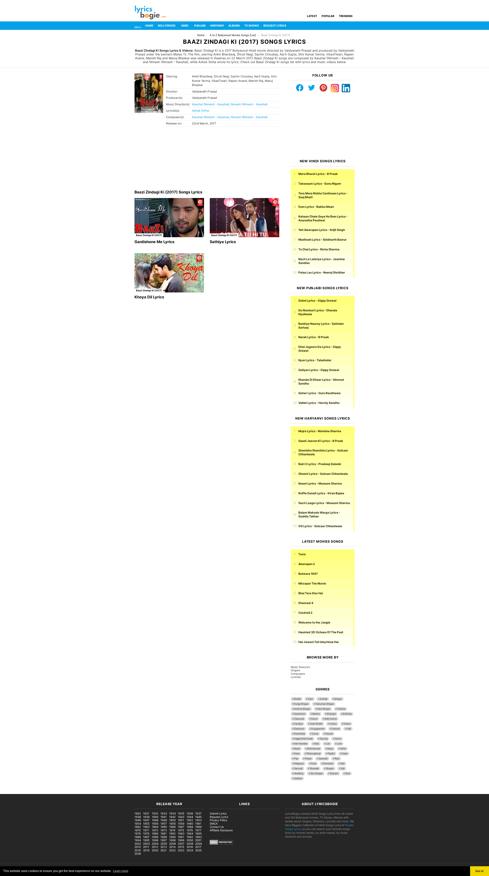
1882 (137, 813)
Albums (234, 25)
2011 (146, 846)
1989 (163, 837)
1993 (198, 837)
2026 (137, 853)
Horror (338, 738)
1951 (181, 820)
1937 (198, 813)
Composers (298, 673)
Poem (345, 753)
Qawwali (323, 758)
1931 (146, 813)
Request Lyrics (274, 25)
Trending (346, 16)
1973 (163, 830)
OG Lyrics (320, 526)
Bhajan (338, 699)
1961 (198, 823)
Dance (314, 719)
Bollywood (166, 25)
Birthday (347, 714)
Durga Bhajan (301, 704)
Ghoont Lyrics (323, 474)
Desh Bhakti (316, 724)
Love (339, 743)
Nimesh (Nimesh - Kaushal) (249, 104)
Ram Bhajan (323, 709)
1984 (190, 833)
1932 (155, 813)
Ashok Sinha (200, 110)
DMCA (214, 823)
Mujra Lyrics (319, 431)
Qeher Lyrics (319, 393)
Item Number (300, 743)
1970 (137, 830)
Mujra (330, 748)
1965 (163, 826)
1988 (155, 837)
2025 (198, 850)
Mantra (316, 714)
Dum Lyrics (316, 207)
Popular (328, 16)
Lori (328, 743)
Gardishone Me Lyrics (154, 241)
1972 (155, 830)
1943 (181, 816)
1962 (137, 826)
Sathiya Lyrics (223, 241)
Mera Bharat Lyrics (318, 174)
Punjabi (200, 25)
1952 (190, 820)
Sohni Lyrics (317, 300)
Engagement (318, 728)
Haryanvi (217, 25)
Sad (342, 763)
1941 (163, 816)
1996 (155, 840)
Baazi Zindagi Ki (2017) (149, 235)
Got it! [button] (479, 871)
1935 (181, 813)
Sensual (298, 768)
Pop (296, 758)
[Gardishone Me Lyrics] (169, 217)
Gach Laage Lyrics (324, 503)
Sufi (343, 768)
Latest (312, 16)
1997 (163, 840)
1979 (146, 833)
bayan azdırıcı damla (36, 792)
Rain (337, 758)
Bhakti (297, 699)
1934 (172, 813)
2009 (198, 843)
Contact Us (217, 826)
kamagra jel (68, 792)
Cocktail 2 (305, 613)
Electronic (299, 728)
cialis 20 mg (7, 792)
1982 (172, 833)
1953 (198, 820)
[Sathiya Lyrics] (244, 217)
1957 (163, 823)
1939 (146, 816)
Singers (295, 670)
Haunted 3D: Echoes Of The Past (320, 632)
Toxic (302, 554)
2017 (198, 846)
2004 (155, 843)
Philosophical (314, 753)
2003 (146, 843)
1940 (155, 816)
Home (149, 25)
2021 (163, 850)
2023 (181, 850)
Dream (347, 724)
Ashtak (323, 699)
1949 (163, 820)
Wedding (298, 773)
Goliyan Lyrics (318, 370)
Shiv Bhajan (316, 773)
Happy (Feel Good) (303, 738)
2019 (146, 850)
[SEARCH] (352, 25)
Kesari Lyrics (320, 483)
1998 (172, 840)
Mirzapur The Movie (312, 583)
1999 (181, 840)
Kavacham (299, 714)
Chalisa (341, 709)
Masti (297, 748)
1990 (172, 837)
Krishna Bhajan (302, 709)
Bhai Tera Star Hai (310, 593)
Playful (331, 753)
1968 (190, 826)
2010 (137, 846)
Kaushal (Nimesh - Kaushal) (210, 104)
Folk (349, 728)
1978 (137, 833)
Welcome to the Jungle (314, 622)
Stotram (334, 773)
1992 (190, 837)
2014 (172, 846)
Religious (299, 763)
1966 (172, 826)
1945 (198, 816)
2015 (181, 846)
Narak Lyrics (313, 337)
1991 (181, 837)
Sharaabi (314, 768)
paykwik (54, 792)
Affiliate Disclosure (221, 830)
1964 (155, 826)
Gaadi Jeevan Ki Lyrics (320, 441)
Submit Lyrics (218, 813)
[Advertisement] (206, 159)
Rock (313, 763)
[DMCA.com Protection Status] (221, 843)
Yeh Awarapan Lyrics (321, 230)
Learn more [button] (120, 871)
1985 (198, 833)
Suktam (298, 778)
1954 (137, 823)
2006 (172, 843)
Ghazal (329, 733)
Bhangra (331, 714)
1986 (137, 837)
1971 (146, 830)
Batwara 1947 (308, 574)
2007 (181, 843)
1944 (190, 816)
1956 (155, 823)
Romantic (328, 763)
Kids (316, 743)
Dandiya (298, 724)
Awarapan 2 (306, 564)
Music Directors (300, 667)
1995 (146, 840)
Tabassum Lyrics (319, 183)
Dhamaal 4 (305, 603)
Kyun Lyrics (314, 360)
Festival (336, 728)
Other (343, 748)
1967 (181, 826)
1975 (181, 830)
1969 (198, 826)
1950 (172, 820)
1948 (155, 820)
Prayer (308, 758)
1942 (172, 816)
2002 (137, 843)
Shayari (330, 768)
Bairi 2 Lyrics (319, 464)
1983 (181, 833)
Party (297, 753)
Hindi (184, 25)
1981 (163, 833)
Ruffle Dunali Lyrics (321, 493)
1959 (181, 823)
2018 (137, 850)
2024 (190, 850)
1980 (155, 833)
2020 (155, 850)
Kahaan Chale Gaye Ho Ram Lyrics (322, 218)
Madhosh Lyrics (322, 239)
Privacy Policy (218, 820)
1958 (172, 823)
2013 (163, 846)
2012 (155, 846)
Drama (333, 724)
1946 (137, 820)
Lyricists (296, 677)
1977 (198, 830)
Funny (315, 733)
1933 (163, 813)
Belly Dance (331, 719)
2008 (190, 843)
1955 (146, 823)
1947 (146, 820)
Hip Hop (324, 738)
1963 (146, 826)
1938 (137, 816)
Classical (299, 719)
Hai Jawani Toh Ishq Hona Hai (318, 642)
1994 (137, 840)
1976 (190, 830)
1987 (146, 837)
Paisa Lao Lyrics (321, 272)
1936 (190, 813)
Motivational (313, 748)
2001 (198, 840)
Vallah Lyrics (318, 403)
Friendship (299, 733)
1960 (190, 823)
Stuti (347, 773)
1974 (172, 830)
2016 (190, 846)
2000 (190, 840)
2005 (163, 843)
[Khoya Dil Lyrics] (169, 272)
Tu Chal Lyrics (318, 249)
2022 (172, 850)
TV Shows (251, 25)
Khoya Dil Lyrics (149, 297)
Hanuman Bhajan (325, 704)
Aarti (310, 699)
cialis (19, 792)
